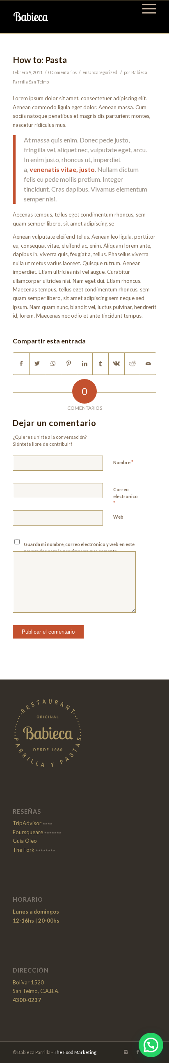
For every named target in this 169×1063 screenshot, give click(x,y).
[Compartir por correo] (148, 363)
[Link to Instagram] (125, 1052)
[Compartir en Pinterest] (69, 363)
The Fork (23, 849)
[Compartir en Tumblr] (100, 363)
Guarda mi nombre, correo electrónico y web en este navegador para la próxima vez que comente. (79, 548)
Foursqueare (28, 832)
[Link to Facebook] (138, 1052)
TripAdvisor (27, 823)
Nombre (123, 462)
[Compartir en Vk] (116, 363)
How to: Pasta (40, 59)
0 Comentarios (62, 72)
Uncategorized (102, 72)
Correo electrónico (125, 496)
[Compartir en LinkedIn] (85, 363)
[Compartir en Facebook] (21, 363)
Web (118, 516)
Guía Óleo (25, 840)
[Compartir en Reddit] (132, 363)
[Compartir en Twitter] (37, 363)
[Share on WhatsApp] (53, 363)
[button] (151, 1045)
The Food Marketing (75, 1052)
